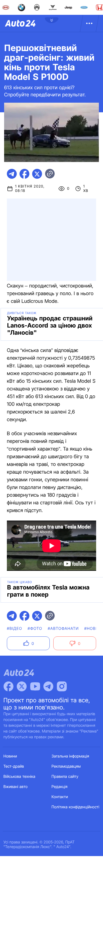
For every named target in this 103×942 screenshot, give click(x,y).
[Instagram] (62, 686)
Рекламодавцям (66, 766)
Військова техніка (19, 776)
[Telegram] (48, 686)
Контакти (60, 797)
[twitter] (37, 174)
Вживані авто (16, 786)
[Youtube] (35, 686)
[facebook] (24, 174)
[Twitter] (22, 686)
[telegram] (12, 174)
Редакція (60, 786)
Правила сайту (65, 776)
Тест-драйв (14, 766)
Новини (10, 756)
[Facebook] (8, 686)
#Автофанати (63, 628)
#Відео (14, 628)
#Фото (35, 628)
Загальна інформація (70, 756)
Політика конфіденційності (75, 807)
